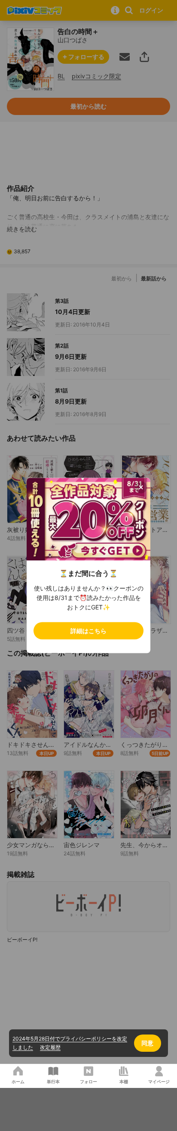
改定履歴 (50, 1047)
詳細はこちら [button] (88, 630)
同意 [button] (147, 1043)
